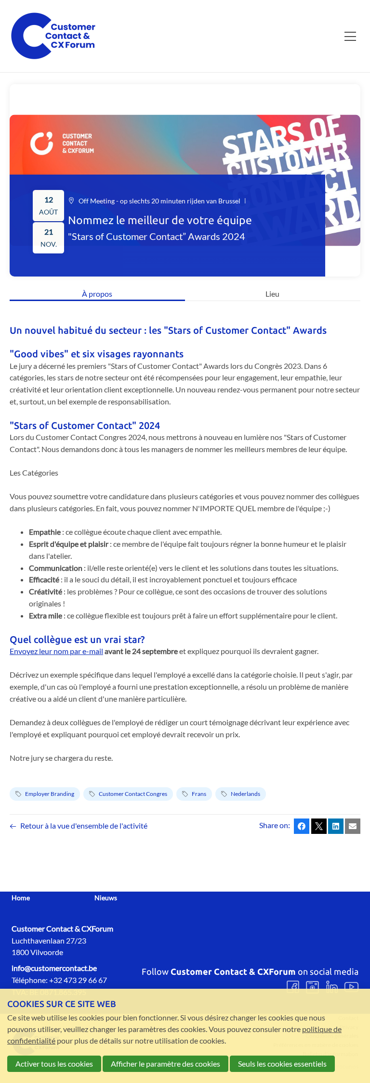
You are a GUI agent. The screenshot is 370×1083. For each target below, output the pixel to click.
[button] (301, 826)
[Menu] (350, 36)
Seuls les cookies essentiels (282, 1063)
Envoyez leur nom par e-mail (56, 650)
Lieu (272, 293)
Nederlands (245, 794)
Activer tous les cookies (54, 1063)
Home (21, 898)
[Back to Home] (53, 36)
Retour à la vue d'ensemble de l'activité (83, 825)
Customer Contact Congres (133, 794)
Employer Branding (49, 794)
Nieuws (105, 898)
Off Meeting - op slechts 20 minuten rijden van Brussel (159, 201)
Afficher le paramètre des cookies (165, 1063)
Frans (199, 794)
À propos (97, 293)
